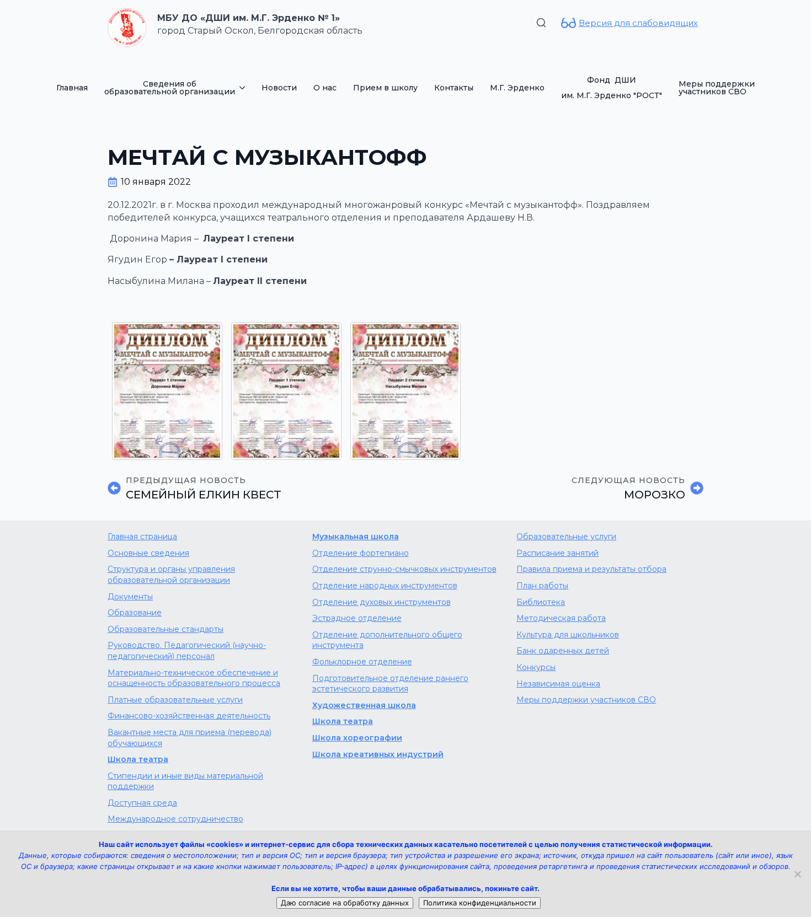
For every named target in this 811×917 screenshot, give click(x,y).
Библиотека (540, 602)
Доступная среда (142, 803)
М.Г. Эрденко (517, 88)
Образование (135, 613)
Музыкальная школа (355, 536)
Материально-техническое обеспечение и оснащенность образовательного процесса (194, 678)
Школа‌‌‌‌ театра (342, 721)
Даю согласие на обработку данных (345, 902)
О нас (325, 88)
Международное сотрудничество (175, 819)
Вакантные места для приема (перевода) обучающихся (189, 737)
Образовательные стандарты (165, 629)
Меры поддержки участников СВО (717, 87)
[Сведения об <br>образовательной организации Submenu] (244, 88)
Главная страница (142, 536)
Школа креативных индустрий (378, 754)
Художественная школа (364, 705)
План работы (542, 586)
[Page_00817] (286, 391)
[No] (797, 874)
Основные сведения (148, 553)
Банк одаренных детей (562, 651)
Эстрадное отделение (357, 618)
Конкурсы (536, 667)
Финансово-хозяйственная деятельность (189, 716)
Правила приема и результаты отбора (591, 569)
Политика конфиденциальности (479, 902)
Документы (130, 597)
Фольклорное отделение (362, 662)
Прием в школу (385, 88)
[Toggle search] (541, 22)
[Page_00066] (405, 391)
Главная (72, 88)
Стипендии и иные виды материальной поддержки (185, 781)
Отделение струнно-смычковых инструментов (404, 569)
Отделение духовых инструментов (381, 602)
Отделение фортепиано (360, 553)
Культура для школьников (567, 635)
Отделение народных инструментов (384, 586)
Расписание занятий (557, 553)
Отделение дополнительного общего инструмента (387, 640)
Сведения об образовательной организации (169, 87)
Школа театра (138, 759)
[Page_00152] (167, 391)
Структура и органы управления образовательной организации (171, 574)
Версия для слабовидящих (638, 23)
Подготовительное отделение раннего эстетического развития (390, 683)
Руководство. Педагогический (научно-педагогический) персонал (187, 650)
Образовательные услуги (566, 536)
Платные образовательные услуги (175, 700)
